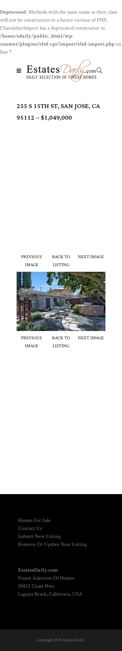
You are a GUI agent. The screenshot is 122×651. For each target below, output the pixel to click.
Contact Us (30, 528)
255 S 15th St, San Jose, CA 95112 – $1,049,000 (58, 112)
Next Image (91, 257)
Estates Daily (73, 640)
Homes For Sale (34, 520)
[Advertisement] (61, 184)
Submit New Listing (39, 536)
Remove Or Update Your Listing (52, 544)
